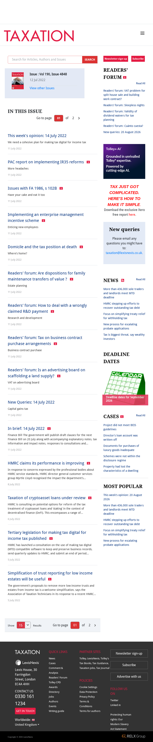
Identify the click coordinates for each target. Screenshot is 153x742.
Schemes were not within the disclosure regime (121, 458)
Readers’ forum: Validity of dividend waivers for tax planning (120, 115)
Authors (53, 701)
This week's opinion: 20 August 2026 (122, 497)
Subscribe (138, 58)
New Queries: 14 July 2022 (31, 402)
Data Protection (88, 691)
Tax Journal (102, 668)
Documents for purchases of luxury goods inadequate (121, 448)
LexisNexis (28, 737)
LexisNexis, (94, 658)
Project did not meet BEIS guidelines (119, 427)
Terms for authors (89, 711)
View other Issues (42, 88)
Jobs (51, 696)
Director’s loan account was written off (120, 437)
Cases (52, 663)
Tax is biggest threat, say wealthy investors (124, 336)
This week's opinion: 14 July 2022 (37, 135)
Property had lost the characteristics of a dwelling (120, 468)
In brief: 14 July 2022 (27, 428)
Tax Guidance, (100, 663)
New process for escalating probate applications (120, 326)
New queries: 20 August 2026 (122, 132)
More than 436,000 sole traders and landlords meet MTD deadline (123, 293)
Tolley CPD (55, 682)
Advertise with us (129, 676)
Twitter (114, 700)
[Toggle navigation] (141, 33)
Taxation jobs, (87, 668)
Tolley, (83, 658)
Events (52, 706)
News (52, 658)
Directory (54, 691)
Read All (140, 83)
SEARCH (90, 59)
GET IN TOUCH (25, 711)
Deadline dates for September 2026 (125, 399)
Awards (53, 687)
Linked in (115, 705)
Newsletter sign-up (116, 58)
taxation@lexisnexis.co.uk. (124, 253)
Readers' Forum (58, 677)
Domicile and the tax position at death (43, 246)
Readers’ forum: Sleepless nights (123, 105)
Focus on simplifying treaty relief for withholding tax (124, 316)
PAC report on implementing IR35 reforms (46, 162)
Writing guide (56, 711)
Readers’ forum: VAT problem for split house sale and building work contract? (124, 95)
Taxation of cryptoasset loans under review (47, 497)
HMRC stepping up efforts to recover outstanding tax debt (121, 305)
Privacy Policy (87, 696)
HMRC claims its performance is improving (46, 463)
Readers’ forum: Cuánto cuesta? (123, 125)
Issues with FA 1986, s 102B (33, 188)
